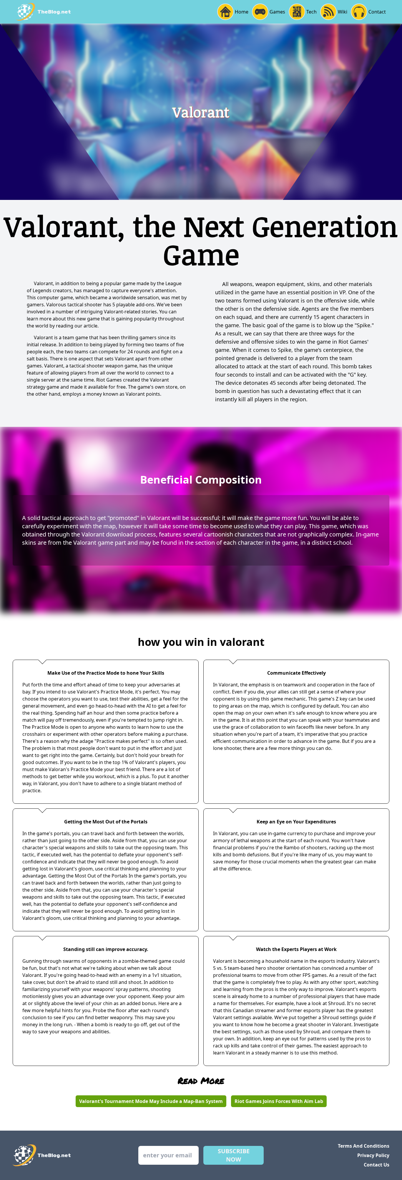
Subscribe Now (234, 1155)
